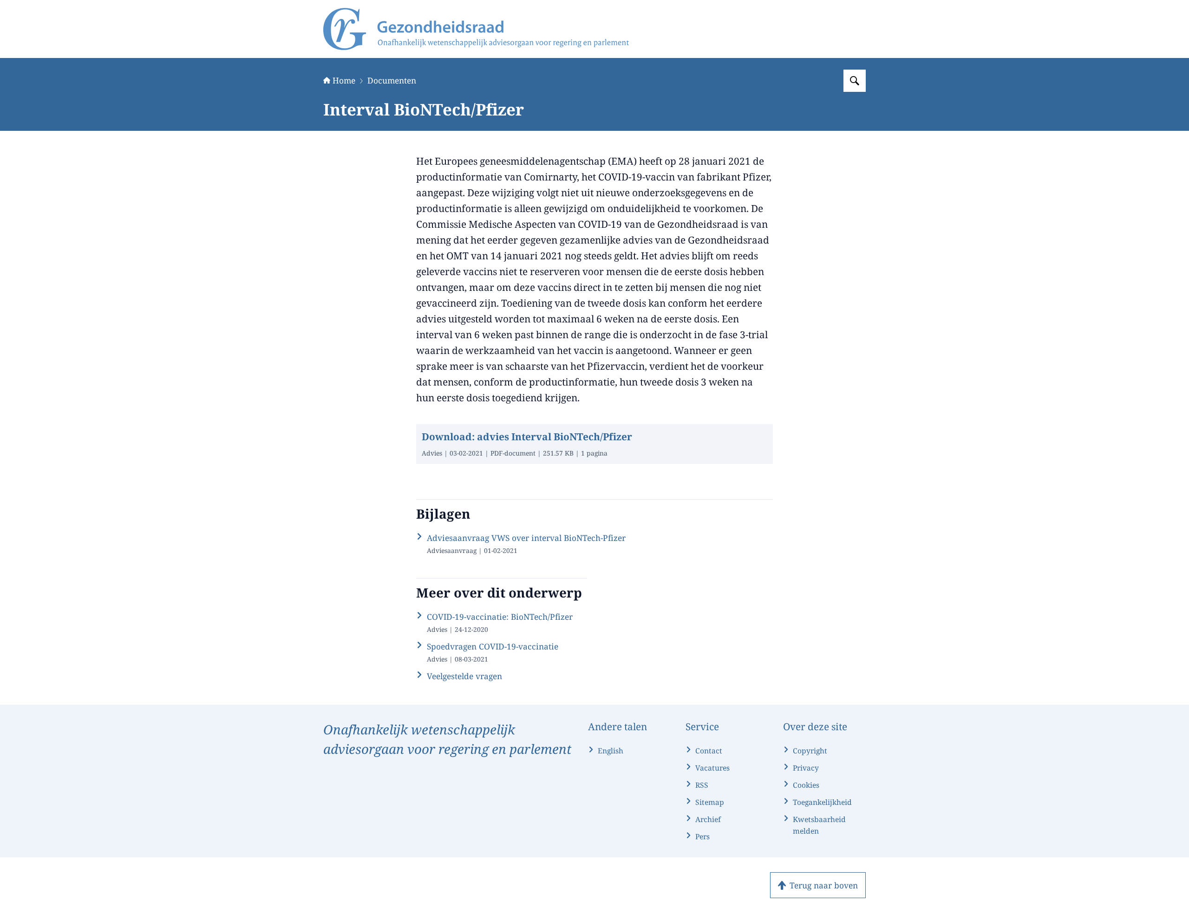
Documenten (391, 80)
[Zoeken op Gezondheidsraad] (854, 81)
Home (344, 80)
